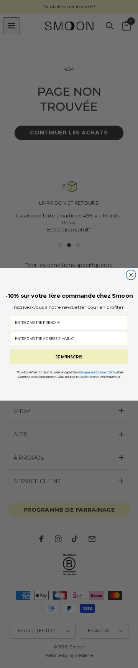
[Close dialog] (131, 274)
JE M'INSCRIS (69, 356)
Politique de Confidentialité (96, 372)
